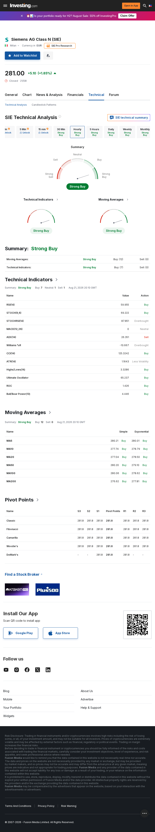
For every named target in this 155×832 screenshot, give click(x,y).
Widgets (8, 716)
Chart (26, 95)
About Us (87, 691)
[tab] (24, 132)
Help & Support (91, 707)
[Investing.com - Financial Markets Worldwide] (23, 5)
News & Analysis (49, 95)
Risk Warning (68, 805)
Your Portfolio (12, 707)
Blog (6, 691)
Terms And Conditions (18, 805)
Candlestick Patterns (44, 104)
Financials (75, 95)
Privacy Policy (46, 805)
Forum (114, 95)
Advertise (87, 699)
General (11, 95)
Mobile (7, 699)
